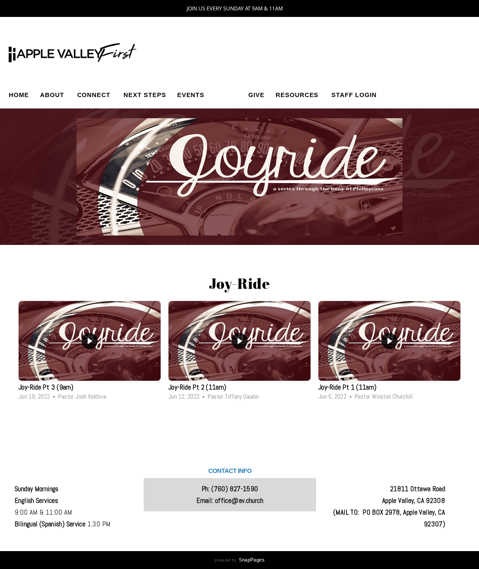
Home (19, 95)
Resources (298, 95)
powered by (239, 560)
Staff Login (353, 95)
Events (191, 95)
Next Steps (144, 95)
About (53, 95)
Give (256, 95)
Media (226, 95)
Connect (95, 95)
